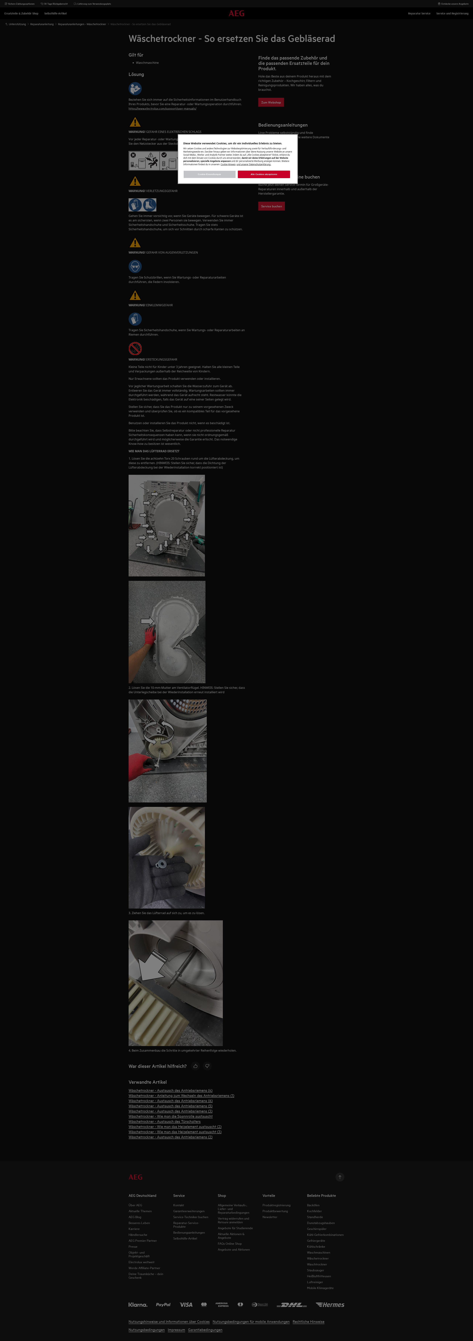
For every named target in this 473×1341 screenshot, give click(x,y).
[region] (238, 159)
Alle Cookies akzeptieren (264, 174)
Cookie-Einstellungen (209, 174)
